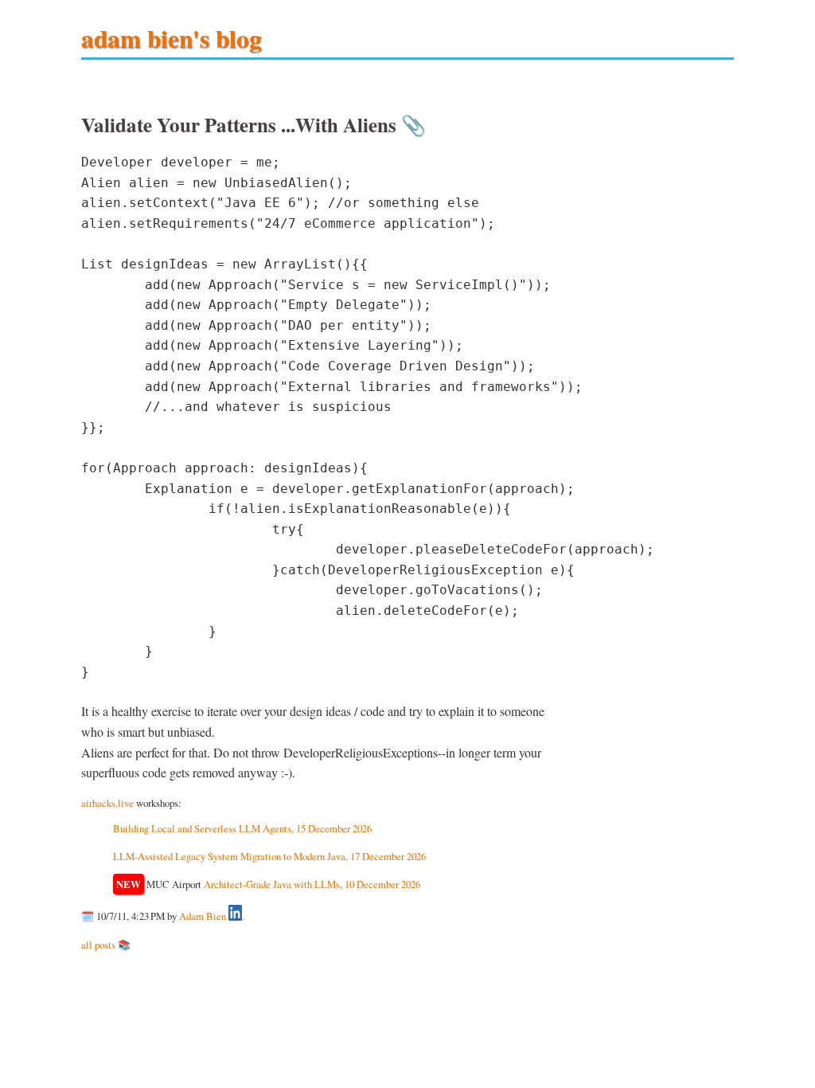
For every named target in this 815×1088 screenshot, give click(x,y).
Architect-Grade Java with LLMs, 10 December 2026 (312, 884)
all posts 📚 (106, 944)
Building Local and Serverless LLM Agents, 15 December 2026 (242, 828)
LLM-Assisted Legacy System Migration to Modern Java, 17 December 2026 (269, 856)
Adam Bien (202, 917)
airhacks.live (107, 803)
